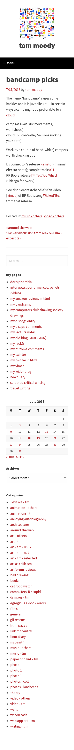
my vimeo (17, 366)
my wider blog (20, 371)
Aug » (20, 457)
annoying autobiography (28, 519)
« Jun (10, 457)
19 (38, 438)
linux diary (18, 636)
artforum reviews (23, 569)
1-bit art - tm (19, 502)
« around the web (19, 227)
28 (54, 444)
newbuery (17, 377)
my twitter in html (23, 360)
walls (14, 709)
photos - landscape (24, 687)
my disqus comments (26, 326)
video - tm (17, 704)
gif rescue (17, 620)
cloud (10, 115)
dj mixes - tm (19, 597)
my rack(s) (18, 343)
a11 (51, 170)
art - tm (15, 541)
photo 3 (16, 676)
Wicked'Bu (51, 195)
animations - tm (21, 513)
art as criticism (21, 563)
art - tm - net (19, 552)
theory (15, 692)
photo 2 (16, 670)
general (16, 614)
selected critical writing (27, 382)
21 (54, 438)
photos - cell (19, 681)
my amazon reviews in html (30, 298)
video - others (54, 216)
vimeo (11, 195)
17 (19, 438)
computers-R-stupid (25, 591)
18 (29, 438)
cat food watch (21, 586)
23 (11, 444)
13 (46, 432)
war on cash (18, 715)
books (14, 580)
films (14, 608)
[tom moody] (37, 23)
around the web (22, 530)
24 (19, 444)
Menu (10, 63)
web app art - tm (22, 720)
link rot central (21, 631)
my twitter (18, 354)
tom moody (37, 45)
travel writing (20, 388)
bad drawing (19, 575)
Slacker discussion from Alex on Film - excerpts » (34, 236)
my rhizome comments (27, 349)
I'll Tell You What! (44, 175)
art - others (18, 535)
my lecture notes (23, 332)
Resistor (46, 164)
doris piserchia (21, 282)
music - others (31, 216)
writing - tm (19, 726)
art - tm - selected (23, 558)
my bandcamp (20, 304)
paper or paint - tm (24, 659)
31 (19, 451)
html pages (18, 625)
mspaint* (17, 642)
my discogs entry (22, 321)
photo (14, 664)
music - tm (18, 653)
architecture (19, 524)
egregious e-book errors (28, 603)
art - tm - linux (20, 547)
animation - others (23, 507)
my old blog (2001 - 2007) (28, 338)
